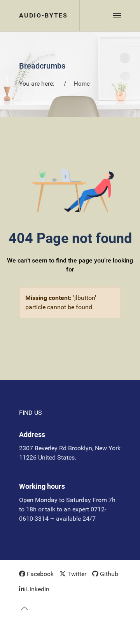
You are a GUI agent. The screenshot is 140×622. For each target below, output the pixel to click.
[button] (117, 15)
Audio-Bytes (43, 15)
